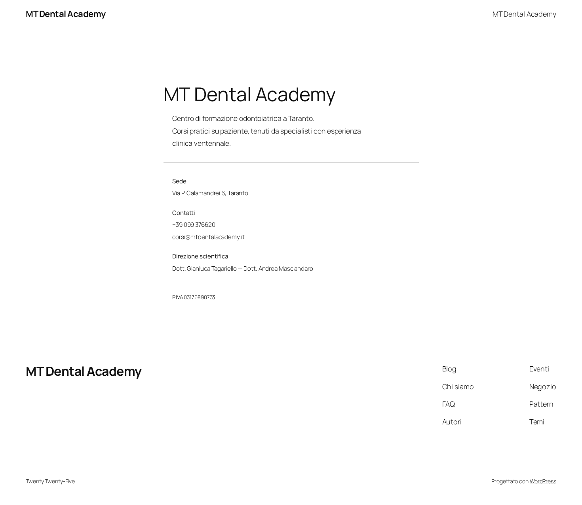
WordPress (543, 481)
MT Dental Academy (66, 14)
